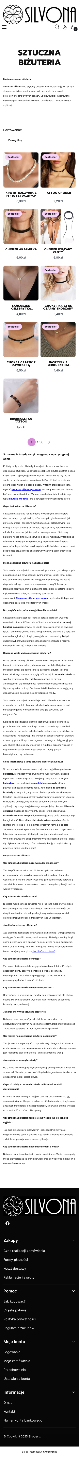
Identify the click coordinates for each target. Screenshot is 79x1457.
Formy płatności (15, 1260)
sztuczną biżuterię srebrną (26, 489)
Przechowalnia (14, 1370)
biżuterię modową (18, 498)
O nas (7, 1403)
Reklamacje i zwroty (18, 1277)
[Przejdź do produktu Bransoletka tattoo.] (20, 396)
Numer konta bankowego (22, 1420)
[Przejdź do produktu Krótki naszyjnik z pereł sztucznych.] (20, 169)
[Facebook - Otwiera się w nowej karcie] (7, 1223)
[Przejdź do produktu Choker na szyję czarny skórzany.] (58, 283)
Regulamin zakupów (18, 1328)
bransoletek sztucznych (44, 783)
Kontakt (9, 1411)
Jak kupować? (14, 1301)
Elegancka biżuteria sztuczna (32, 598)
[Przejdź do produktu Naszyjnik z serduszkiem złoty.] (58, 339)
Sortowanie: (12, 130)
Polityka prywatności (19, 1319)
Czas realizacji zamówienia (24, 1251)
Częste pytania (15, 1310)
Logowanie (11, 1352)
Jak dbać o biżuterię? (43, 951)
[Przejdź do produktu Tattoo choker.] (58, 169)
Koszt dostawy (14, 1268)
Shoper (33, 1436)
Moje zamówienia (16, 1361)
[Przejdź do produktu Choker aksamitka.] (20, 226)
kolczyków (9, 783)
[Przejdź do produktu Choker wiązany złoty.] (58, 226)
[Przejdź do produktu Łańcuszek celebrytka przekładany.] (20, 283)
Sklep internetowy (38, 1451)
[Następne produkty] (49, 442)
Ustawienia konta (16, 1379)
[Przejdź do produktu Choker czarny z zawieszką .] (20, 339)
